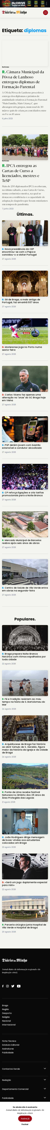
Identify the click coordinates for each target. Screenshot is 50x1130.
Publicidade (8, 1052)
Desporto (7, 1013)
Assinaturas (8, 1048)
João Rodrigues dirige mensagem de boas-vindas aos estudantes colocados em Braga (25, 813)
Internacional (9, 1024)
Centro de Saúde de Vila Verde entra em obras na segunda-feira (23, 562)
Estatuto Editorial (10, 1044)
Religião (6, 1017)
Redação (6, 1080)
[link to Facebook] (3, 986)
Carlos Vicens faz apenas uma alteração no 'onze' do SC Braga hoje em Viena (25, 369)
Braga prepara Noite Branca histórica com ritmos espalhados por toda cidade (24, 628)
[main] (25, 483)
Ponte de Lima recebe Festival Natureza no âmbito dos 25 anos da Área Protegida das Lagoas (24, 767)
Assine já (25, 1118)
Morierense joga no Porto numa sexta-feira (24, 319)
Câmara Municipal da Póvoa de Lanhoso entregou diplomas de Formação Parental (21, 43)
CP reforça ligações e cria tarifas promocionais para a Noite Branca (20, 467)
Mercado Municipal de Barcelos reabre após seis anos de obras (22, 514)
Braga (5, 1005)
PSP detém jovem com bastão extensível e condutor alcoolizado (24, 419)
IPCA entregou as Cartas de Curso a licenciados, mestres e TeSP (24, 137)
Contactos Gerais (11, 1068)
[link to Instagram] (7, 986)
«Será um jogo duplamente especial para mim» (23, 857)
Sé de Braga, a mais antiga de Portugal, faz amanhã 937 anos (24, 274)
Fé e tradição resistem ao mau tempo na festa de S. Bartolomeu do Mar (23, 673)
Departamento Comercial (15, 1089)
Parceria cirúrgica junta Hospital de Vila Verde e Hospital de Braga (22, 899)
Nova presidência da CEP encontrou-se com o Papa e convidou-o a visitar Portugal (24, 223)
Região (5, 1009)
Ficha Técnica (9, 1041)
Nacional (6, 1020)
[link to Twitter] (12, 986)
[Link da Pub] (25, 3)
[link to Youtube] (19, 986)
